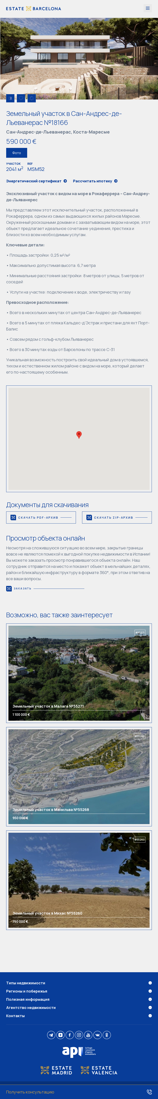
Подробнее (26, 673)
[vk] (97, 1035)
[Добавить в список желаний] (21, 98)
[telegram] (51, 1035)
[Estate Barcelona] (33, 9)
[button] (79, 435)
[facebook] (70, 1035)
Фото (16, 153)
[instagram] (79, 1035)
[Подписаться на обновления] (32, 98)
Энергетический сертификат (34, 181)
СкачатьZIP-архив (113, 517)
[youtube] (88, 1035)
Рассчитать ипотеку (92, 181)
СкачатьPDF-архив (38, 517)
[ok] (107, 1035)
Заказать (22, 588)
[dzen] (60, 1035)
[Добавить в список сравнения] (10, 98)
